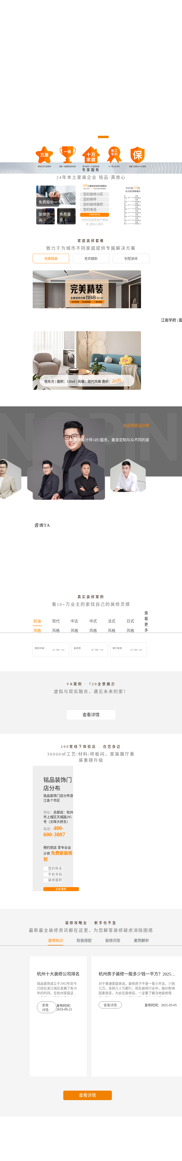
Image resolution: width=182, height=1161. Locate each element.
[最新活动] (91, 82)
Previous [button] (3, 82)
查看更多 (146, 621)
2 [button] (79, 137)
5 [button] (115, 137)
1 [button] (67, 137)
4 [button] (103, 137)
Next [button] (179, 82)
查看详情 (91, 714)
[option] (91, 82)
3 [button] (91, 137)
